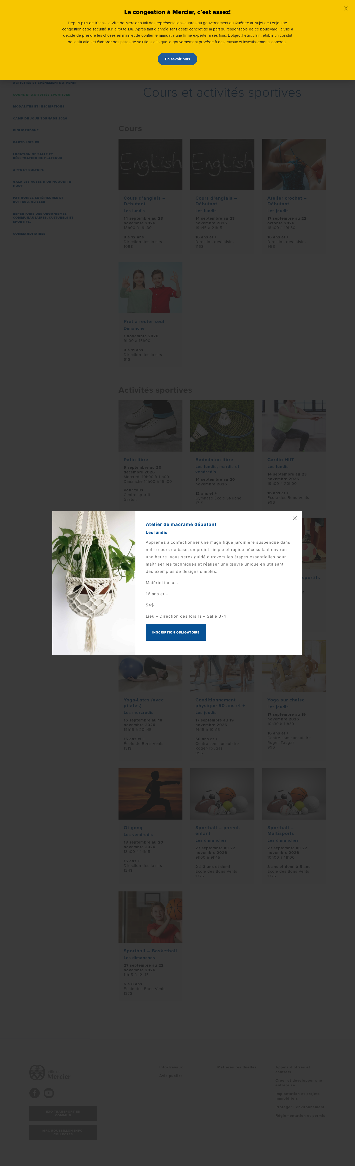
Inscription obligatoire (176, 632)
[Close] (294, 518)
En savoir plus (177, 59)
